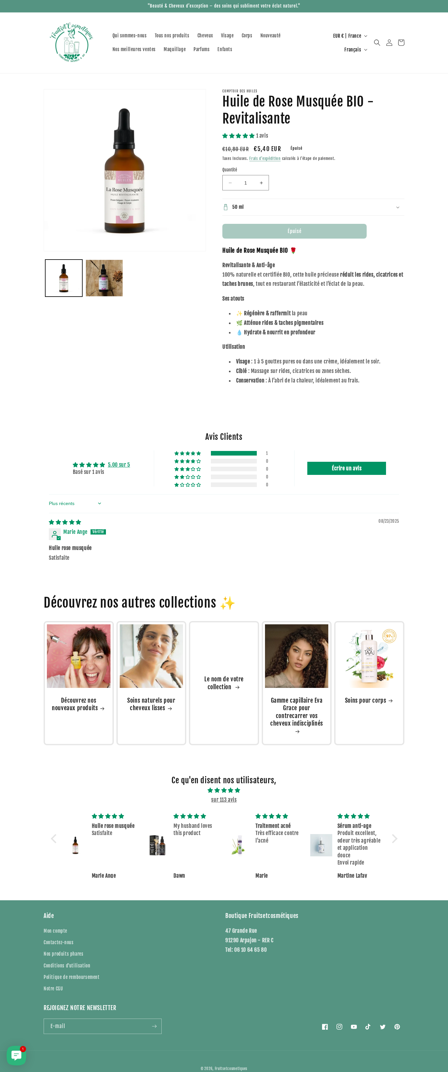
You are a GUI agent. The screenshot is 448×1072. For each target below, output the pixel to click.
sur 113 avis (223, 799)
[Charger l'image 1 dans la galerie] (63, 278)
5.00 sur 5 (119, 464)
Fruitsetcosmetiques (231, 1068)
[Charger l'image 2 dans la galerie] (104, 278)
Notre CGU (53, 988)
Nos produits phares (63, 954)
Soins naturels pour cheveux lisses (151, 704)
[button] (377, 42)
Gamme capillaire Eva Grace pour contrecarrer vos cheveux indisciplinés (296, 712)
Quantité (229, 169)
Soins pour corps (365, 700)
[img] (65, 522)
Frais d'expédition (265, 158)
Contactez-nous (58, 942)
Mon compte (55, 931)
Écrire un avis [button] (346, 468)
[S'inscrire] (154, 1026)
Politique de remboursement (72, 977)
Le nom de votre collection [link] (224, 682)
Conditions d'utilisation (67, 965)
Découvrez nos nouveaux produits (75, 704)
